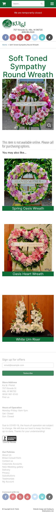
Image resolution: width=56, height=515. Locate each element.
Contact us (7, 461)
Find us (5, 397)
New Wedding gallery (12, 467)
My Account (8, 481)
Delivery (6, 469)
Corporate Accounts (12, 464)
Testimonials (8, 478)
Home (4, 45)
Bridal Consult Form (11, 458)
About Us (6, 455)
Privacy (6, 472)
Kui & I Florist (14, 23)
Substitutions (8, 475)
